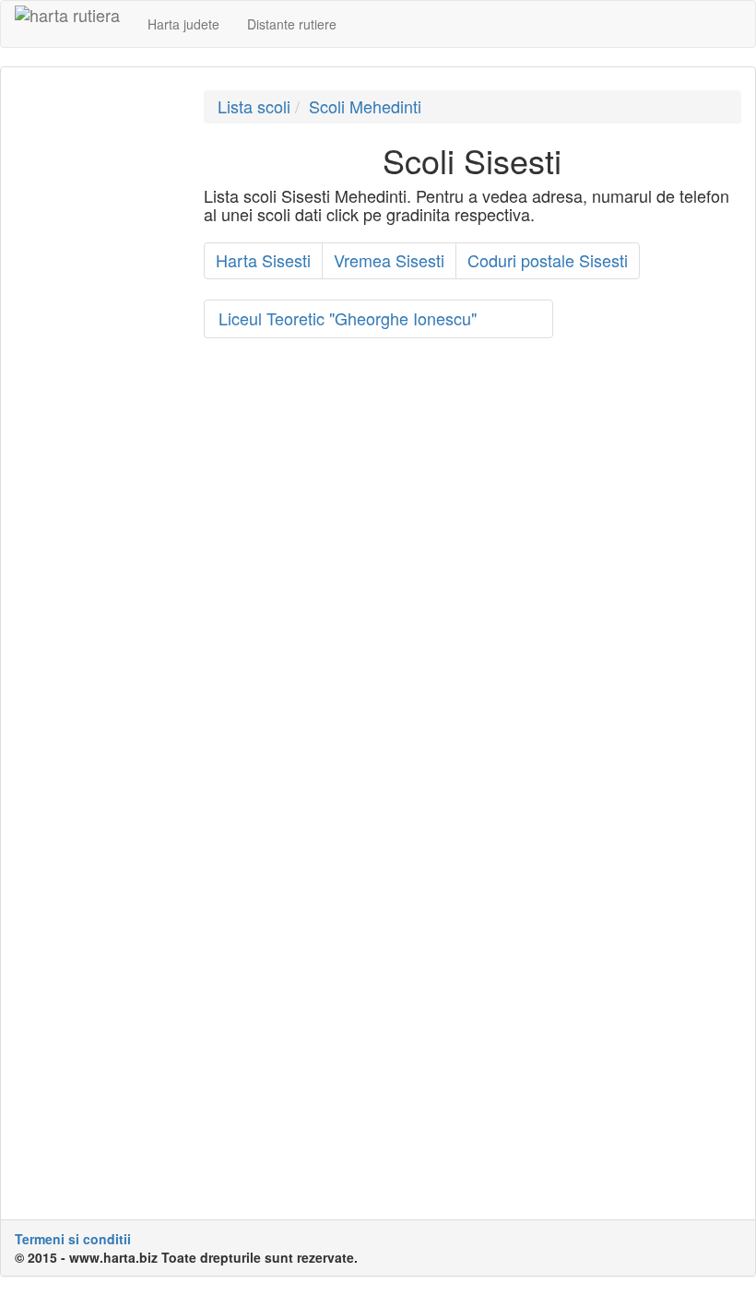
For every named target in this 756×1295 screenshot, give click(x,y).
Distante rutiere (292, 24)
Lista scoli (254, 106)
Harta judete (183, 24)
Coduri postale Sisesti (547, 260)
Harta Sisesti (263, 260)
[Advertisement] (95, 366)
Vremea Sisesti (389, 260)
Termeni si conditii (73, 1239)
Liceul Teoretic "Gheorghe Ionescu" (348, 318)
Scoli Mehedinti (365, 106)
